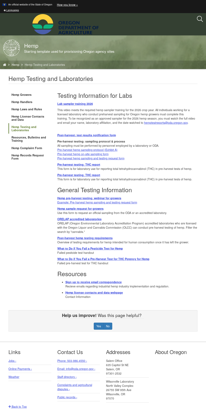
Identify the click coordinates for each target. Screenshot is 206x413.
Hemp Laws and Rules (26, 109)
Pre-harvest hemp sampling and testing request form (91, 158)
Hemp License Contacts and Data (27, 118)
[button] (11, 10)
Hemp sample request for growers (80, 208)
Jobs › (12, 361)
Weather (13, 377)
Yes (98, 326)
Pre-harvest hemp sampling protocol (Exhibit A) (87, 150)
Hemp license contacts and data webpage (94, 292)
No (108, 326)
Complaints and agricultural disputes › (74, 387)
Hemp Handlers (21, 102)
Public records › (67, 397)
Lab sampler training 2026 (75, 104)
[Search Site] (101, 24)
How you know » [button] (67, 5)
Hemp (15, 65)
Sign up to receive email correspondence (93, 282)
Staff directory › (67, 377)
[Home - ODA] (4, 65)
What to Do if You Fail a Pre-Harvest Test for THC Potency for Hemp (103, 259)
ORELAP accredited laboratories (79, 219)
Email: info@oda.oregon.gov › (76, 369)
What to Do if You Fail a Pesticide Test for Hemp (90, 248)
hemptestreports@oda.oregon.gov (166, 123)
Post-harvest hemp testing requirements (85, 238)
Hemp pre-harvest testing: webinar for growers (89, 198)
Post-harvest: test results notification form (86, 135)
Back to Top (19, 407)
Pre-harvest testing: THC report (78, 164)
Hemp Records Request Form (27, 156)
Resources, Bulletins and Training (28, 138)
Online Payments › (20, 369)
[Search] (200, 19)
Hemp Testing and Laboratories (23, 128)
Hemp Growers (21, 95)
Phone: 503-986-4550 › (72, 361)
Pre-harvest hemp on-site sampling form (83, 154)
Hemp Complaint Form (26, 148)
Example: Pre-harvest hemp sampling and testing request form (97, 202)
